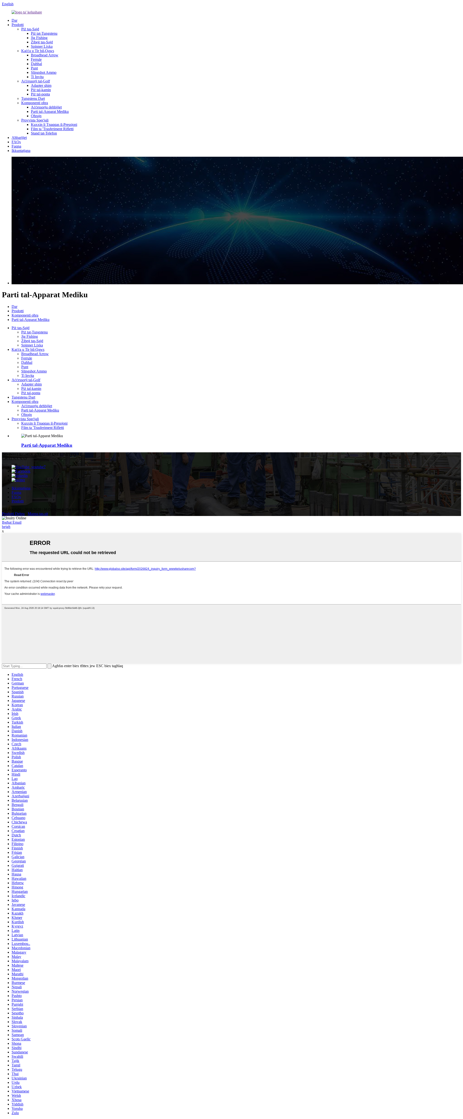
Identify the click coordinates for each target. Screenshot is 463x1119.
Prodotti (18, 25)
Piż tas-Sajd (30, 29)
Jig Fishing (39, 38)
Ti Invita (37, 77)
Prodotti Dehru (13, 514)
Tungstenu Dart (33, 98)
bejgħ (6, 527)
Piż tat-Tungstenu (44, 33)
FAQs (16, 142)
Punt (34, 68)
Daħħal (36, 64)
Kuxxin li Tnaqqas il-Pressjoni (54, 124)
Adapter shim (41, 85)
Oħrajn (36, 116)
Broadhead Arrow (44, 55)
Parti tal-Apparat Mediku (50, 111)
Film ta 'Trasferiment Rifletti (52, 129)
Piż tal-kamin (41, 90)
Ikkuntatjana (21, 151)
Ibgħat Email (11, 522)
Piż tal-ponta (40, 94)
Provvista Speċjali (34, 120)
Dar (14, 20)
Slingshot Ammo (43, 72)
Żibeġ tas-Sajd (42, 42)
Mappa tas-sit (38, 514)
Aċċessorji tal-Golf (35, 81)
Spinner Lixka (42, 46)
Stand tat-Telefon (44, 133)
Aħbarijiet (19, 138)
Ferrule (36, 59)
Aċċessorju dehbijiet (46, 107)
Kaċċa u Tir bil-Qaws (37, 51)
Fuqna (16, 146)
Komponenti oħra (34, 103)
